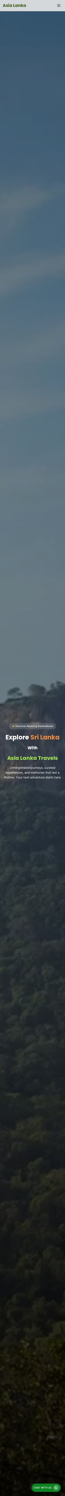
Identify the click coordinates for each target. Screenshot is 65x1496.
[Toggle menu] (58, 5)
